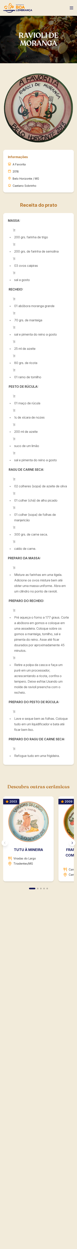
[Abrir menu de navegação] (71, 8)
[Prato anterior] (5, 843)
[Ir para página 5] (47, 888)
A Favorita (19, 164)
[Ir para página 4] (44, 888)
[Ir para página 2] (37, 888)
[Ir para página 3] (41, 888)
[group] (38, 840)
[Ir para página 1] (32, 888)
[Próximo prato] (72, 843)
